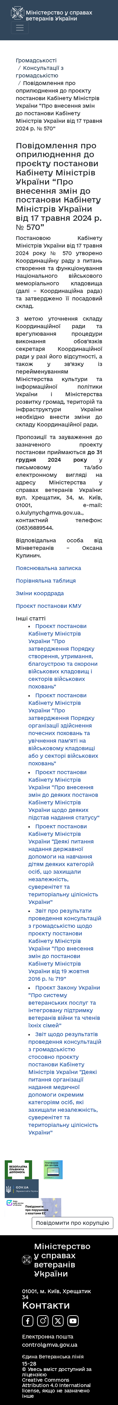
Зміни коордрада (40, 593)
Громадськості (36, 60)
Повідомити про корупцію (72, 1223)
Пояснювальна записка (48, 568)
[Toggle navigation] (20, 27)
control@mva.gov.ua (49, 1345)
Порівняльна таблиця (46, 581)
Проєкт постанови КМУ (48, 606)
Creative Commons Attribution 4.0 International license (56, 1385)
